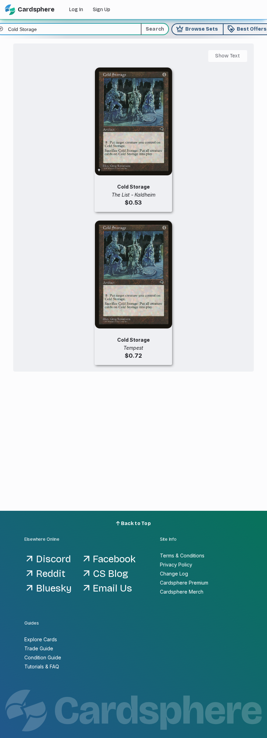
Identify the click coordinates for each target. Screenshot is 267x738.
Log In (76, 10)
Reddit (50, 574)
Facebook (114, 559)
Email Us (112, 588)
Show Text (227, 56)
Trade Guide (38, 648)
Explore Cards (40, 639)
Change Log (174, 574)
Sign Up (101, 10)
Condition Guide (42, 657)
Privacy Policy (176, 565)
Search (155, 29)
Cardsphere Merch (181, 592)
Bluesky (54, 588)
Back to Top (135, 523)
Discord (53, 559)
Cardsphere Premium (184, 583)
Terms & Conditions (182, 555)
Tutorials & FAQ (41, 666)
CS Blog (110, 574)
